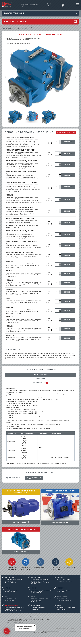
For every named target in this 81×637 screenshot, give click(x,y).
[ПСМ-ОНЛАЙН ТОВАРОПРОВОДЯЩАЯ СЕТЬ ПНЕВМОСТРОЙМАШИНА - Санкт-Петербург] (7, 3)
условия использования (51, 631)
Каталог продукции (14, 13)
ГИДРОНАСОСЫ (35, 27)
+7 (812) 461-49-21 (12, 478)
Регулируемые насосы (51, 27)
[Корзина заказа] (63, 5)
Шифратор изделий (66, 132)
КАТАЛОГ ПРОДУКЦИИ (19, 27)
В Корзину (68, 142)
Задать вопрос (34, 478)
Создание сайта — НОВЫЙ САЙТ (65, 628)
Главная (6, 27)
